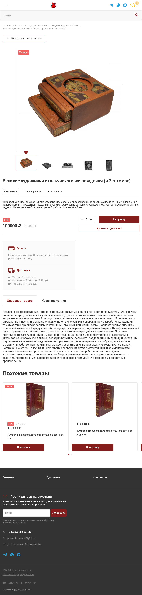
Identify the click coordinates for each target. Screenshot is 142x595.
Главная (8, 477)
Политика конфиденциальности (18, 574)
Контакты (100, 477)
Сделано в (8, 589)
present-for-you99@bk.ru (21, 538)
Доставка (53, 477)
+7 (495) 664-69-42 (19, 532)
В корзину (119, 219)
